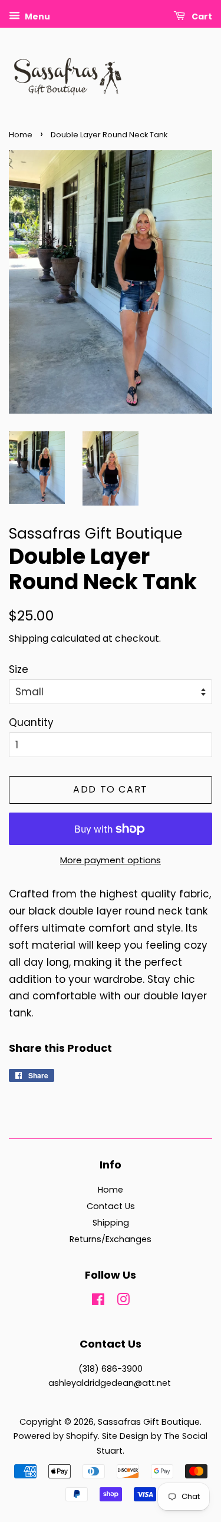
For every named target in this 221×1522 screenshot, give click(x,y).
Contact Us (111, 1206)
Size (18, 669)
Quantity (31, 722)
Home (20, 135)
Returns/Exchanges (110, 1239)
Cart (201, 16)
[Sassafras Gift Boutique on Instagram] (123, 1302)
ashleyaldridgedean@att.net (109, 1383)
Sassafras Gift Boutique (149, 1422)
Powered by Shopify (56, 1436)
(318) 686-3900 (110, 1369)
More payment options (110, 860)
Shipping (28, 638)
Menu (36, 16)
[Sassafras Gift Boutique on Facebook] (98, 1302)
